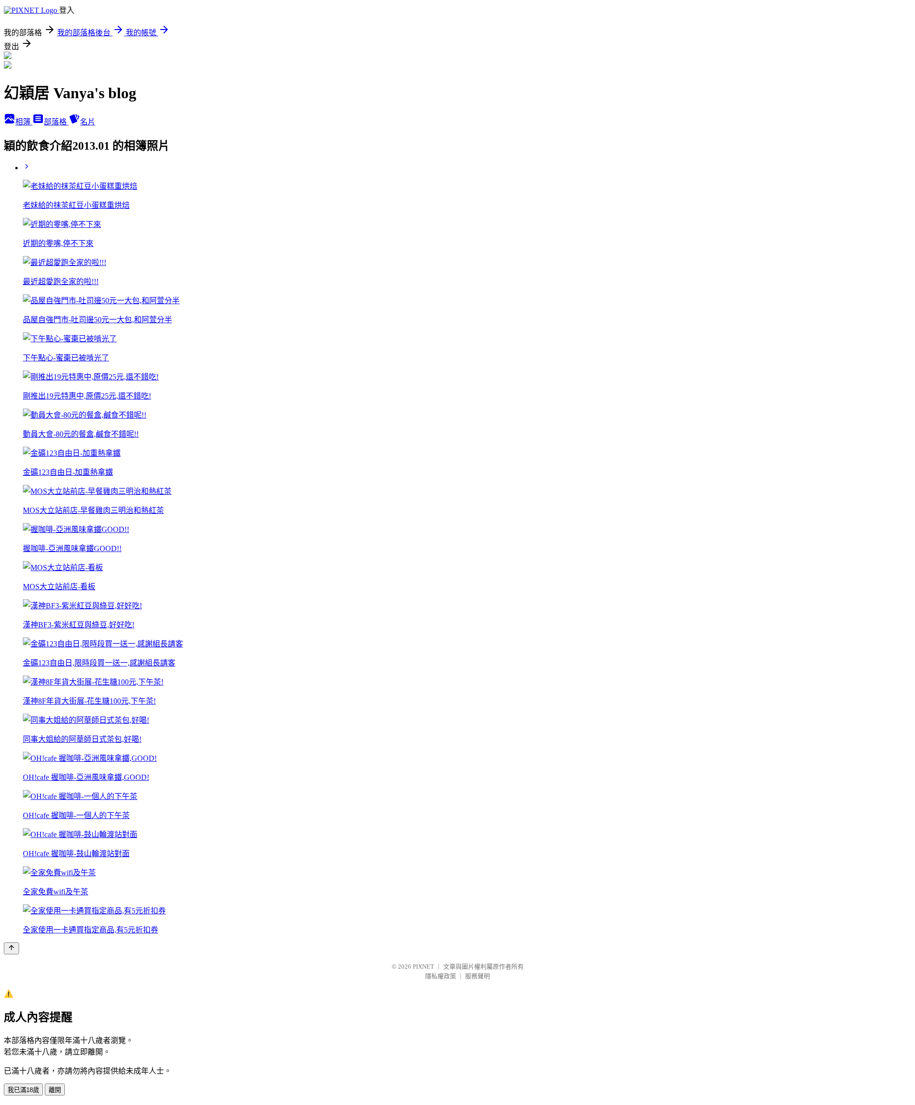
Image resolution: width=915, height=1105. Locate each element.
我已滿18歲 (23, 1090)
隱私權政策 (440, 976)
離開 (55, 1090)
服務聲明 (477, 976)
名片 (87, 122)
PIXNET (423, 966)
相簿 (23, 122)
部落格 (56, 122)
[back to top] (11, 948)
